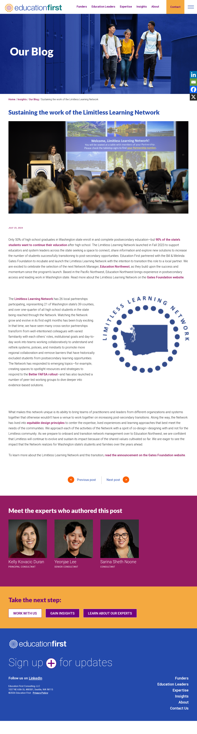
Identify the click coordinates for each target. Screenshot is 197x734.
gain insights (62, 613)
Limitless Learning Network (33, 299)
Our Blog (34, 99)
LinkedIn (35, 678)
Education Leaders (103, 6)
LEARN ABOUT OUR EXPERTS (110, 613)
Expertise (126, 6)
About (155, 6)
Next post (113, 480)
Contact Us (179, 708)
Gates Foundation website (165, 277)
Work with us (25, 613)
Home (11, 99)
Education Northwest (115, 266)
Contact (175, 6)
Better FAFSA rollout (43, 374)
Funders (82, 6)
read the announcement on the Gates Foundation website (145, 455)
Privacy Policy (40, 693)
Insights (142, 6)
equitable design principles (46, 423)
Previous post (86, 480)
